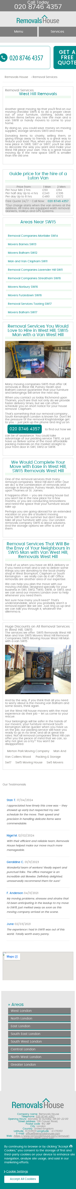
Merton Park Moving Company (28, 751)
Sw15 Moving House (29, 762)
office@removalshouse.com (43, 1133)
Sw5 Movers (55, 762)
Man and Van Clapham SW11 (27, 261)
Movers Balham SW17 (22, 312)
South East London (25, 1034)
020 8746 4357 (58, 201)
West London (21, 1010)
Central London (23, 1049)
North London (21, 1018)
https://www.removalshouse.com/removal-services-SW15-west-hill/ (42, 1137)
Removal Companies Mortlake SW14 (33, 235)
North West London (26, 1057)
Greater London (23, 1064)
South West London (26, 1041)
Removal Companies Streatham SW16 (34, 278)
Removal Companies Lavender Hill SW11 (35, 269)
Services (57, 31)
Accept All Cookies (23, 1179)
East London (20, 1026)
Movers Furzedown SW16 (25, 295)
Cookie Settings (17, 1171)
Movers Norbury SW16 (23, 287)
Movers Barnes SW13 (22, 244)
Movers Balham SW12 (22, 252)
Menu (18, 31)
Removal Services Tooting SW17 (30, 304)
